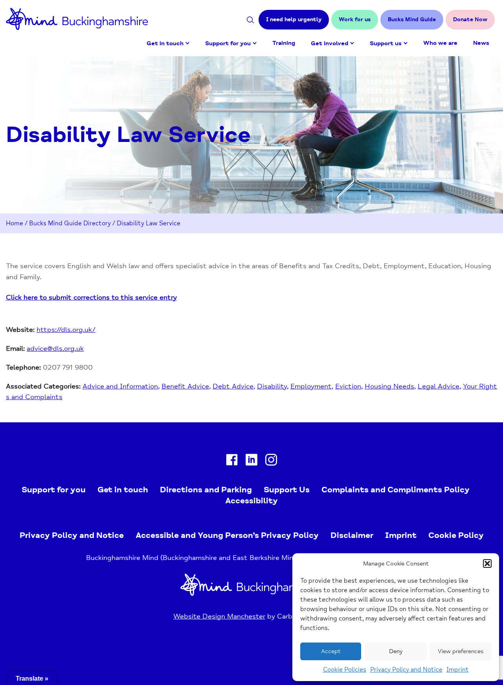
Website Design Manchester (219, 616)
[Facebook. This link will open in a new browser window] (232, 461)
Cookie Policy (456, 535)
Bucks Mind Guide (412, 19)
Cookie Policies (344, 670)
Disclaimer (351, 535)
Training (283, 43)
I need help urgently (293, 19)
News (481, 43)
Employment (311, 386)
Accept (331, 651)
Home (14, 223)
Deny (395, 651)
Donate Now (470, 19)
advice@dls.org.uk (55, 348)
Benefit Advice (185, 386)
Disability (272, 386)
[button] (487, 563)
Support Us (287, 489)
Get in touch (165, 43)
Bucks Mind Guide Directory (70, 223)
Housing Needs (389, 386)
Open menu (187, 43)
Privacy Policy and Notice (406, 670)
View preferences (460, 651)
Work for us (355, 19)
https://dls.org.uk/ (66, 329)
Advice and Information (120, 386)
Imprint (457, 670)
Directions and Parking (206, 489)
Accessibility (251, 500)
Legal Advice (438, 386)
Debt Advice (233, 386)
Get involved (329, 43)
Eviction (348, 386)
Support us (386, 43)
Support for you (228, 43)
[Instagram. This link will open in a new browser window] (271, 461)
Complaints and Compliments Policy (395, 489)
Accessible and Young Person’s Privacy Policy (227, 535)
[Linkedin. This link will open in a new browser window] (251, 461)
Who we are (440, 43)
